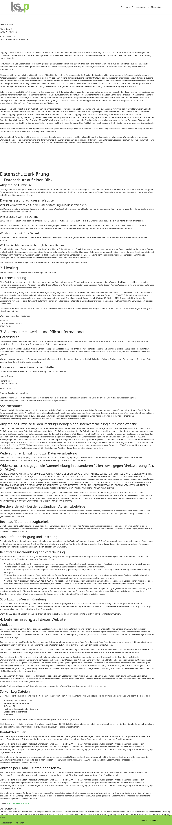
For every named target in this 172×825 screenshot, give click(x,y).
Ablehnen (20, 822)
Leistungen (141, 7)
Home (127, 7)
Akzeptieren (7, 822)
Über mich (156, 7)
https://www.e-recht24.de (18, 803)
